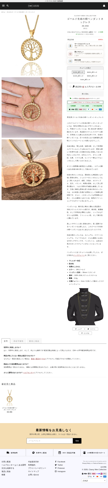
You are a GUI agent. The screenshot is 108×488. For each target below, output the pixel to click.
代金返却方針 (33, 462)
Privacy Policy (86, 463)
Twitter (60, 465)
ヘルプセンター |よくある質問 (14, 465)
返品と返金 (6, 471)
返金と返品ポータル (38, 359)
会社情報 (103, 467)
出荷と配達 (6, 462)
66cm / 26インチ (92, 76)
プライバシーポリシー (37, 468)
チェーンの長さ (85, 68)
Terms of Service (98, 463)
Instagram (61, 471)
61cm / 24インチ (78, 76)
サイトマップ (33, 471)
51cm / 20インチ (78, 72)
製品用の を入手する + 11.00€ (88, 87)
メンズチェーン (79, 255)
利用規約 (31, 465)
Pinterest (61, 468)
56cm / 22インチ (92, 72)
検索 (3, 475)
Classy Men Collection (97, 470)
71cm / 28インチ (85, 79)
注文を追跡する (8, 468)
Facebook (61, 462)
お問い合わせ (33, 475)
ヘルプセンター (28, 372)
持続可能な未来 (84, 98)
